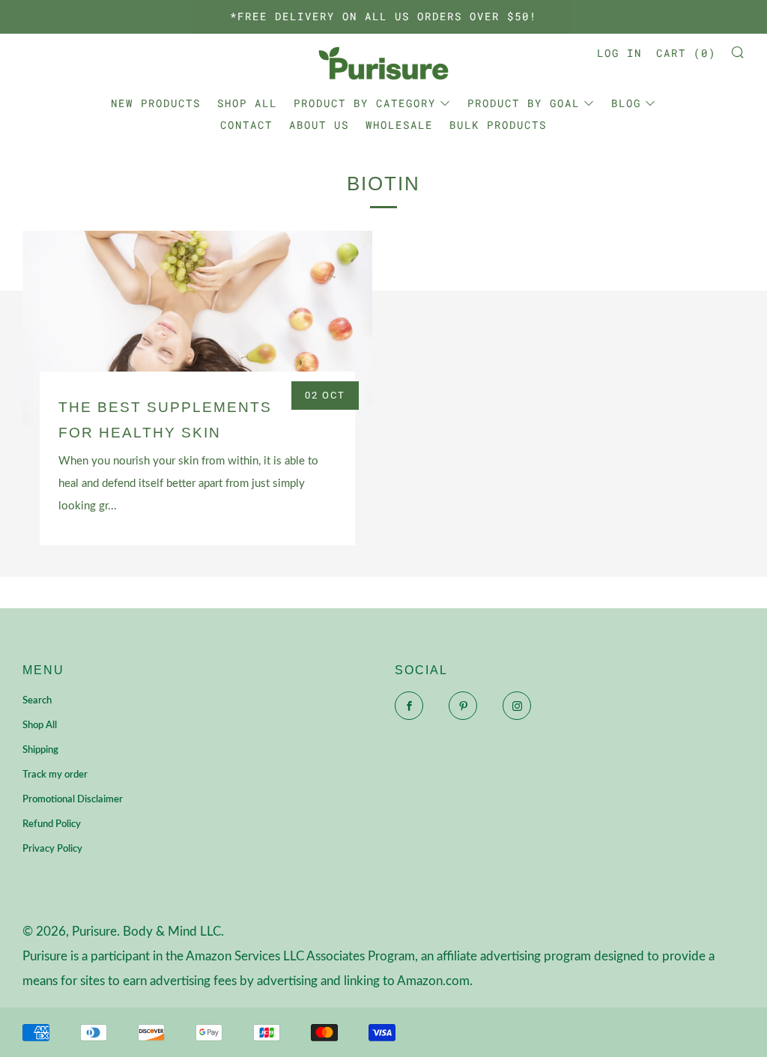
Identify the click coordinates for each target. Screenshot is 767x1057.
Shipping (40, 750)
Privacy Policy (52, 849)
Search (37, 701)
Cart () (686, 53)
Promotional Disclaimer (72, 800)
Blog (626, 103)
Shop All (247, 103)
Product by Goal (523, 103)
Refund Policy (51, 824)
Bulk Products (498, 125)
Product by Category (365, 103)
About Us (319, 125)
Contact (246, 125)
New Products (156, 103)
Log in (619, 53)
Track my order (55, 775)
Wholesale (399, 125)
